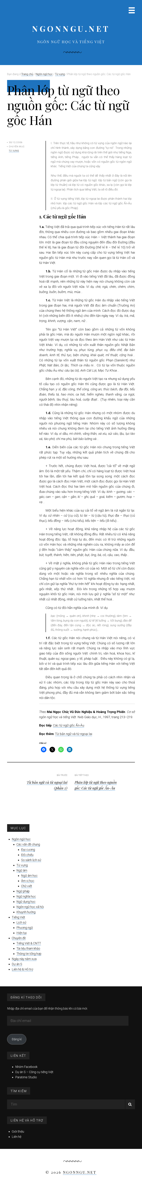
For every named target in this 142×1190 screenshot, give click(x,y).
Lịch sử (21, 922)
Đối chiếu (27, 855)
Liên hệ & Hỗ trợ (22, 969)
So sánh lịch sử (31, 860)
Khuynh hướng (26, 912)
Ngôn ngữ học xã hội (30, 907)
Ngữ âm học (29, 875)
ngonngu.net (71, 28)
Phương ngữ (24, 927)
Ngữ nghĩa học (26, 896)
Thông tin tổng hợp (28, 953)
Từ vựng (14, 151)
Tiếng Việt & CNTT (28, 943)
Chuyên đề (19, 938)
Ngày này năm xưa (24, 959)
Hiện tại (21, 933)
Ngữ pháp (23, 891)
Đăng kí (17, 1039)
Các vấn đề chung (28, 844)
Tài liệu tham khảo (28, 948)
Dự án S (17, 964)
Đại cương (28, 849)
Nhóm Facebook (26, 1067)
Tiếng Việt (18, 917)
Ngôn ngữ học (21, 839)
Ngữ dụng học (26, 901)
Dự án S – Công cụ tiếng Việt (34, 1072)
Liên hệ (16, 1136)
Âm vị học (27, 881)
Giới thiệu (18, 1131)
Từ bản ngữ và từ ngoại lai (73, 734)
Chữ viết (26, 886)
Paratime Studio (26, 1077)
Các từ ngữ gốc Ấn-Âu (68, 725)
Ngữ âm (21, 870)
